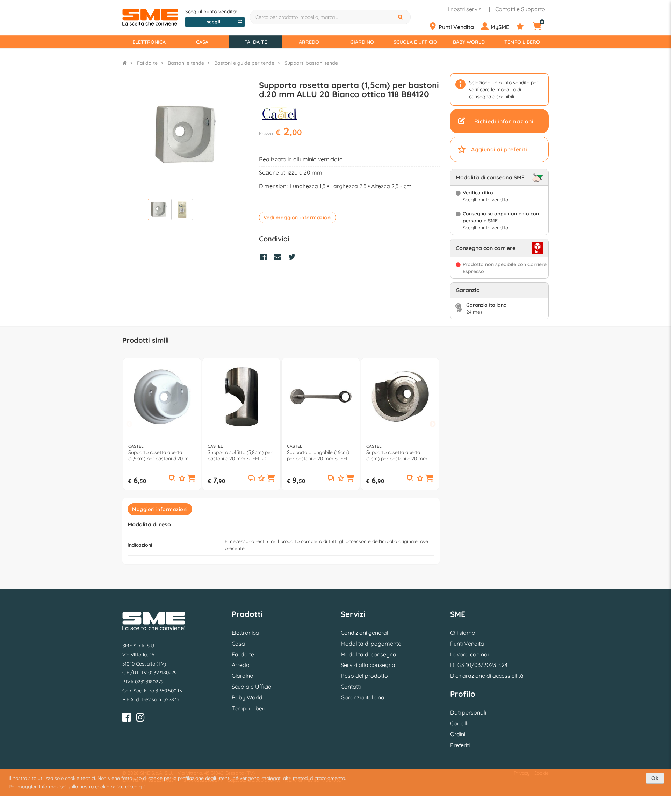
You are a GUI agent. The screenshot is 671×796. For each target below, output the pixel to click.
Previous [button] (129, 424)
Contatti (351, 686)
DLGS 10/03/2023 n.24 (478, 664)
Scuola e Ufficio (415, 42)
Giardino (362, 42)
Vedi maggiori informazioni (298, 217)
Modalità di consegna (368, 654)
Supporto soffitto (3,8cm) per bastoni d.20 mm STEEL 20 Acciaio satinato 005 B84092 (240, 455)
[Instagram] (140, 719)
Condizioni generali (365, 632)
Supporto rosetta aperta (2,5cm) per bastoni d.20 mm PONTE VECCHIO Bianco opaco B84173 (160, 455)
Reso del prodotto (364, 675)
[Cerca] (401, 17)
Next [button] (433, 424)
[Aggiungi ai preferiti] (182, 479)
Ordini (457, 734)
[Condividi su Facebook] (265, 258)
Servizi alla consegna (368, 664)
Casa (202, 42)
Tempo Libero (522, 42)
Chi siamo (462, 632)
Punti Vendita (467, 643)
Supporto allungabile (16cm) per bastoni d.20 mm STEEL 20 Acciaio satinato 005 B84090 (318, 455)
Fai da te (255, 42)
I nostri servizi (465, 9)
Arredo (309, 42)
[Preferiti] (523, 26)
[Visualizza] (158, 210)
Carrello (460, 723)
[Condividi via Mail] (279, 258)
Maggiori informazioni (160, 509)
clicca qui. (135, 786)
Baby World (469, 42)
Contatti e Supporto (520, 9)
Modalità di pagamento (371, 643)
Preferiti (460, 744)
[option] (162, 424)
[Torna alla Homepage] (124, 63)
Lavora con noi (469, 654)
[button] (191, 479)
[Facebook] (126, 719)
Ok (654, 778)
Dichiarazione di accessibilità (487, 675)
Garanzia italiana (362, 697)
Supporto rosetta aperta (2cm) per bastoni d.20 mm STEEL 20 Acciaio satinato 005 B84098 (399, 455)
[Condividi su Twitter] (293, 258)
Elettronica (149, 42)
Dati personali (468, 712)
